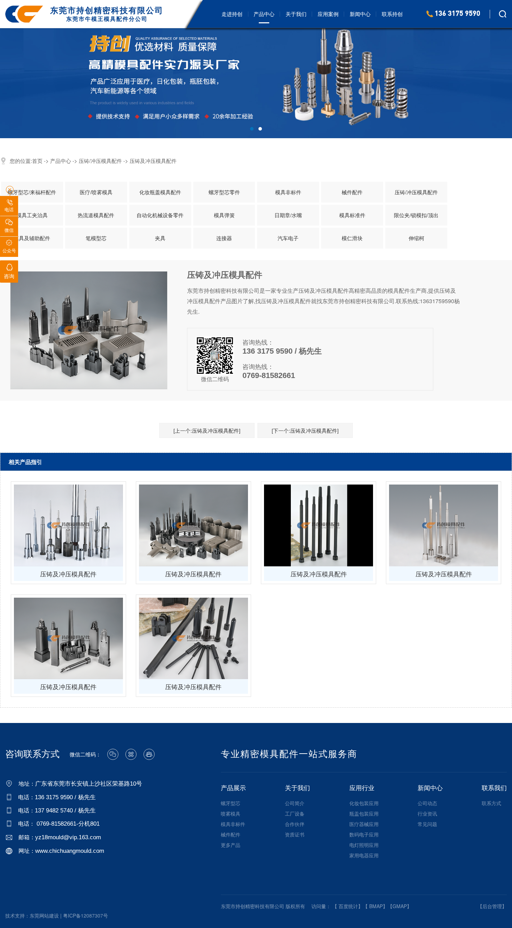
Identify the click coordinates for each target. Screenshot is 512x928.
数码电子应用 (364, 834)
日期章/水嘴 (288, 215)
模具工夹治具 (32, 215)
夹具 (160, 238)
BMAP (376, 906)
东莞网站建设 (44, 915)
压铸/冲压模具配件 (100, 160)
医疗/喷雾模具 (96, 192)
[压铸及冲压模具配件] (68, 525)
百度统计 (348, 906)
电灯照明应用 (364, 844)
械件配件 (352, 192)
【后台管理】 (492, 906)
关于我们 (296, 13)
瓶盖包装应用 (364, 813)
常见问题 (427, 823)
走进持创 (232, 13)
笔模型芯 (96, 238)
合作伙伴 (294, 823)
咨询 (9, 272)
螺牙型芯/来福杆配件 (32, 192)
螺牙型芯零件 (224, 192)
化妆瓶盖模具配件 (160, 192)
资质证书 (294, 834)
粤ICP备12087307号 (85, 915)
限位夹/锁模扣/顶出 (416, 215)
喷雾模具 (230, 813)
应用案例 (328, 13)
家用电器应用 (364, 855)
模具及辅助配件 (32, 238)
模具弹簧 (224, 215)
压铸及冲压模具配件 (153, 160)
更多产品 (230, 844)
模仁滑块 (352, 238)
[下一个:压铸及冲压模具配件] (305, 430)
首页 (37, 160)
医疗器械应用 (364, 823)
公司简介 (294, 803)
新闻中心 (360, 13)
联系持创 (392, 13)
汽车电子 (288, 238)
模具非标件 (288, 192)
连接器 (224, 238)
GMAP (400, 906)
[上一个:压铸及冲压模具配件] (206, 430)
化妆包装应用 (364, 803)
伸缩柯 (416, 238)
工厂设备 (294, 813)
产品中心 (264, 13)
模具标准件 (352, 215)
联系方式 (491, 803)
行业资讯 (427, 813)
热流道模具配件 (96, 215)
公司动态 (427, 803)
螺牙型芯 (230, 803)
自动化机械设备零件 (160, 215)
